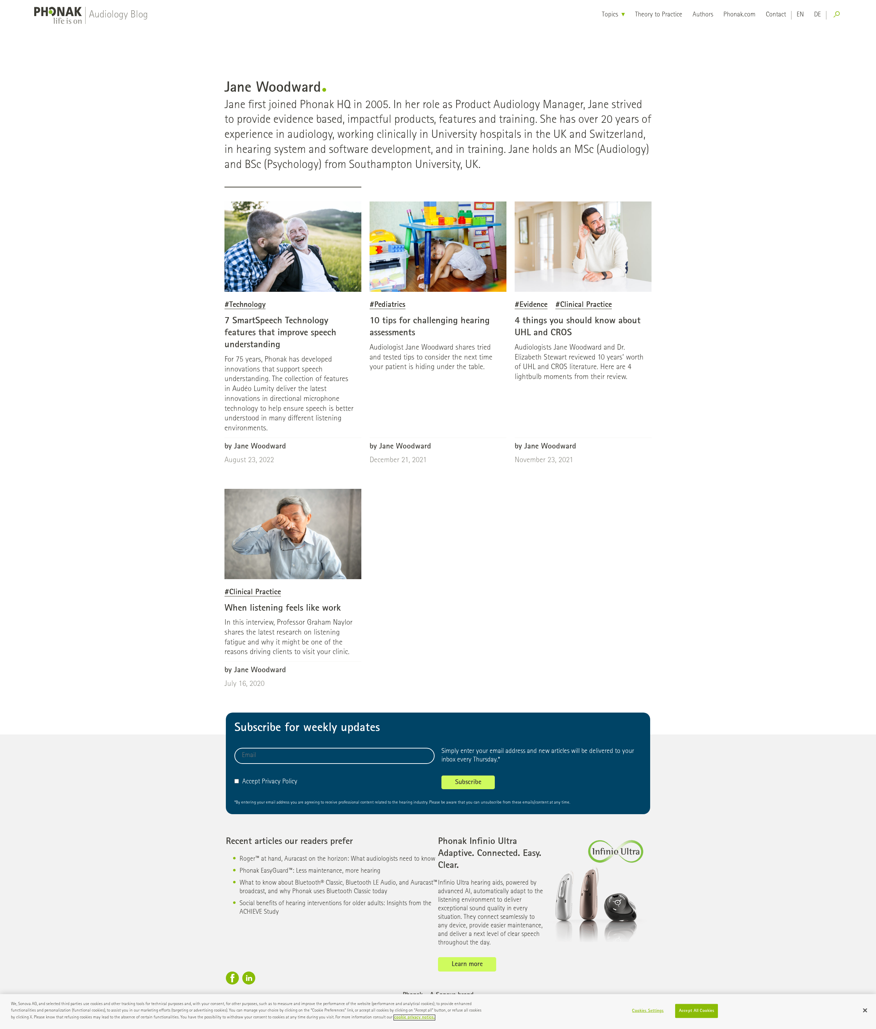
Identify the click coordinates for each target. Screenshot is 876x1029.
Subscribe (468, 782)
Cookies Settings (648, 1011)
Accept (251, 782)
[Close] (865, 1010)
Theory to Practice (658, 15)
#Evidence (531, 305)
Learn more (467, 964)
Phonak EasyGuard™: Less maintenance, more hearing (310, 871)
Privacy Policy (279, 782)
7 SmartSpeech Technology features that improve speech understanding (280, 333)
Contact (776, 15)
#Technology (245, 305)
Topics (610, 15)
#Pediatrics (387, 305)
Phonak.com (739, 15)
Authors (703, 15)
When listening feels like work (282, 608)
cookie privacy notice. (414, 1017)
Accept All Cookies (696, 1011)
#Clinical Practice (583, 305)
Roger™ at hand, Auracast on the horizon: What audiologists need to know (337, 859)
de (817, 15)
